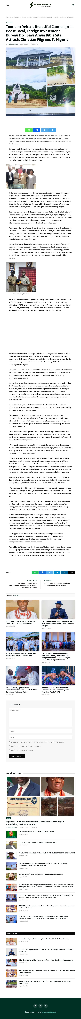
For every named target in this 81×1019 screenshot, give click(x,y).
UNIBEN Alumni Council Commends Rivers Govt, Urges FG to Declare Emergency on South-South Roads (47, 907)
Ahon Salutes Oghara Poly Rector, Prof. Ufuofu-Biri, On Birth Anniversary (21, 622)
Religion (9, 22)
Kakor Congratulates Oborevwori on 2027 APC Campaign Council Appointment (46, 960)
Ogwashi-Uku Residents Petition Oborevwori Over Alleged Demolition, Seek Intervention (35, 823)
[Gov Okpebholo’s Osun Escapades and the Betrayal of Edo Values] (11, 876)
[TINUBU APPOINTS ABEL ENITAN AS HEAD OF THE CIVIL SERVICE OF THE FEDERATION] (11, 855)
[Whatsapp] (29, 130)
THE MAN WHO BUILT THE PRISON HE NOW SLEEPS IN (36, 832)
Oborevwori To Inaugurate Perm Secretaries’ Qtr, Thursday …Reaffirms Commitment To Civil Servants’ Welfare (43, 864)
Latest (13, 17)
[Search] (73, 5)
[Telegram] (52, 130)
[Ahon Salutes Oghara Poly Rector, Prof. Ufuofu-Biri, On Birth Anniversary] (22, 609)
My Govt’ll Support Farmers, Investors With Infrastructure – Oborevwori (21, 654)
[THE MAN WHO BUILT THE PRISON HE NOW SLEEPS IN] (11, 834)
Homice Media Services (49, 1012)
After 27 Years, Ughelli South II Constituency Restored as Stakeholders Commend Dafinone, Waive (21, 690)
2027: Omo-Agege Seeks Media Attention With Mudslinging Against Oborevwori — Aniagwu (58, 623)
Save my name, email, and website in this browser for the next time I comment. (37, 742)
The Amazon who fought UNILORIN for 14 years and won (38, 842)
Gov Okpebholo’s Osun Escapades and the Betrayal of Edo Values (41, 874)
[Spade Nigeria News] (40, 5)
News (8, 818)
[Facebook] (36, 130)
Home (8, 17)
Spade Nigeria (13, 44)
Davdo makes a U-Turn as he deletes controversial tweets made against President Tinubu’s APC (56, 690)
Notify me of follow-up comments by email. (26, 746)
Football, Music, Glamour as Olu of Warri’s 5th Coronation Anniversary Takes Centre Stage (45, 982)
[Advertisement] (40, 333)
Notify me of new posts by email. (22, 750)
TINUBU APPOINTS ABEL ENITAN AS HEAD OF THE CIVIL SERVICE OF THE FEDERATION (47, 853)
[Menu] (8, 5)
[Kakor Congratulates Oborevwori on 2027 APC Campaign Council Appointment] (11, 962)
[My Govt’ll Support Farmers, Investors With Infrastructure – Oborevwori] (22, 641)
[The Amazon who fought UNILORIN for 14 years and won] (11, 845)
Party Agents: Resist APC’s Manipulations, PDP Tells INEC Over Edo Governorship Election (23, 585)
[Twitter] (44, 130)
